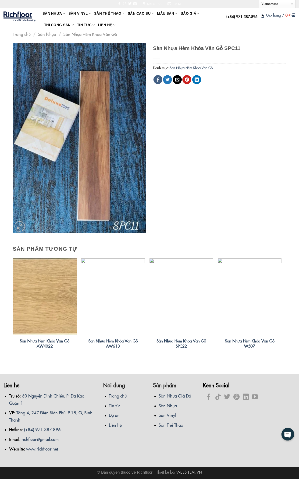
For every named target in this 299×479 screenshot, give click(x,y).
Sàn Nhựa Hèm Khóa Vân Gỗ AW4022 (44, 343)
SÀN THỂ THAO (107, 13)
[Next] (281, 308)
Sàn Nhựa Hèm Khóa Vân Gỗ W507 (249, 343)
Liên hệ (115, 425)
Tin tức (114, 405)
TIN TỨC (84, 25)
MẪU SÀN (165, 13)
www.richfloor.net (42, 449)
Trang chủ (22, 34)
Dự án (114, 415)
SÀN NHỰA (52, 13)
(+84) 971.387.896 (241, 16)
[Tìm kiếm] (262, 16)
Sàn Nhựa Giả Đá (175, 396)
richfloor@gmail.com (40, 439)
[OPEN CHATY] (287, 434)
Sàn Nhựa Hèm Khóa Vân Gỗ (90, 34)
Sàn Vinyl (167, 415)
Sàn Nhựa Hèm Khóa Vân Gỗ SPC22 (181, 343)
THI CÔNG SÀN (57, 25)
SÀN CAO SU (139, 13)
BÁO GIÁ (188, 13)
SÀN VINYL (78, 13)
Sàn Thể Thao (171, 425)
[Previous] (13, 308)
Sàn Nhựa (47, 34)
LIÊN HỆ (105, 25)
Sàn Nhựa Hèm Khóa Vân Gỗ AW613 (113, 343)
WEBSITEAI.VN (189, 472)
